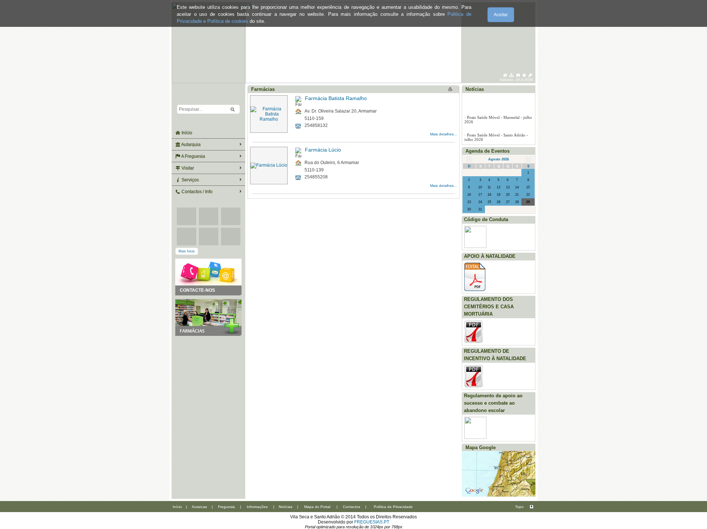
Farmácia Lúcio (323, 150)
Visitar (187, 168)
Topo (519, 507)
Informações (257, 507)
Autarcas (199, 507)
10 (480, 187)
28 (517, 202)
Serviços (189, 179)
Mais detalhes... (443, 134)
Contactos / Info (196, 191)
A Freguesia (192, 156)
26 (498, 202)
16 (469, 194)
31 (480, 209)
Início (186, 132)
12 (498, 187)
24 (480, 202)
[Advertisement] (208, 373)
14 (517, 187)
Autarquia (190, 144)
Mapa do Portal (317, 507)
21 (517, 194)
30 (469, 209)
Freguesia (226, 507)
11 (489, 187)
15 (528, 187)
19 (498, 194)
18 (489, 194)
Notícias (285, 507)
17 (480, 194)
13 (508, 187)
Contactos (351, 507)
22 (528, 194)
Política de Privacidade (393, 507)
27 (508, 202)
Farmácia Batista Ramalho (336, 98)
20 (508, 194)
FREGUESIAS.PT (371, 522)
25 (489, 202)
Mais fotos (187, 251)
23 (469, 202)
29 (528, 202)
